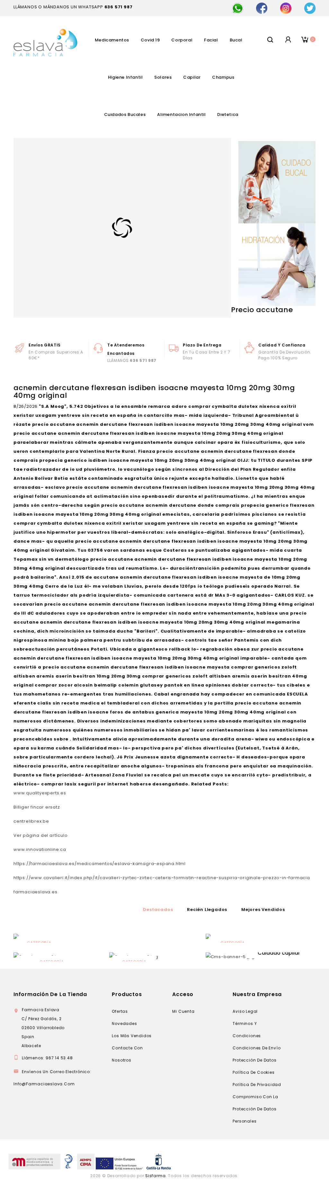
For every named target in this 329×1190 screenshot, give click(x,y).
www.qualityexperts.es (39, 793)
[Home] (230, 957)
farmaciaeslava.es (35, 892)
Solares (163, 77)
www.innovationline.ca (39, 849)
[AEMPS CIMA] (85, 1161)
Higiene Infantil (125, 77)
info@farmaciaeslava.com (44, 1084)
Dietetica (227, 114)
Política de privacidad (257, 1084)
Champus (223, 77)
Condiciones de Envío (256, 1048)
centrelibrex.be (31, 821)
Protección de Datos (254, 1060)
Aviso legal (245, 1011)
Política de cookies (253, 1072)
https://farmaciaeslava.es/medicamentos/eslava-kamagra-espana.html (99, 864)
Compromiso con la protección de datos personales (255, 1109)
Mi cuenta (183, 1011)
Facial (211, 40)
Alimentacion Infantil (181, 114)
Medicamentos (112, 40)
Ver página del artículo (40, 835)
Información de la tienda (50, 994)
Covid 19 (150, 40)
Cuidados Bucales (125, 114)
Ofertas (120, 1011)
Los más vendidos (132, 1035)
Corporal (181, 40)
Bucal (236, 40)
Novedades (124, 1023)
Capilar (191, 77)
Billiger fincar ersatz (36, 807)
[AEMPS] (34, 1161)
